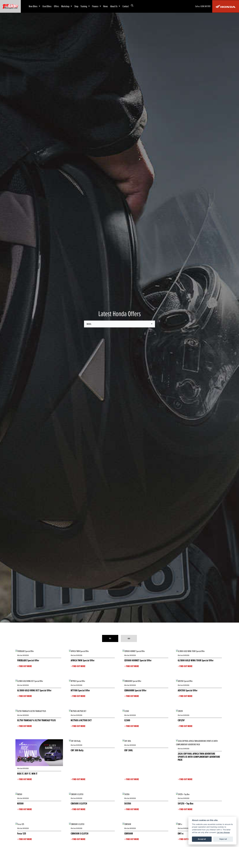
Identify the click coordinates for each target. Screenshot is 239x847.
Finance (95, 6)
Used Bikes (47, 6)
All (110, 638)
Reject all (223, 839)
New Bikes (33, 6)
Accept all (202, 839)
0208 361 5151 (205, 6)
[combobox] (119, 324)
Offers (56, 6)
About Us (114, 6)
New (129, 638)
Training (84, 6)
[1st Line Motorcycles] (10, 6)
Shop (76, 6)
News (105, 6)
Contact (125, 6)
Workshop (65, 6)
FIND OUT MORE (25, 666)
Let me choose (223, 832)
